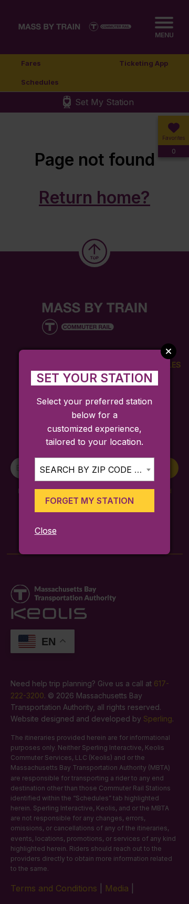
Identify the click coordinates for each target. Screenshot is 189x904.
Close (46, 530)
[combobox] (94, 469)
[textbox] (94, 470)
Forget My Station (89, 500)
